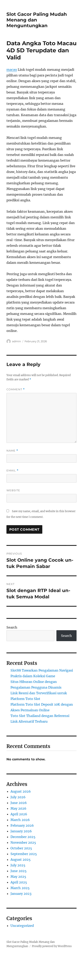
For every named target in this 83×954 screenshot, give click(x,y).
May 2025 (18, 877)
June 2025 (18, 871)
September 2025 (23, 854)
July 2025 (17, 865)
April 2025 (18, 882)
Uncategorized (22, 926)
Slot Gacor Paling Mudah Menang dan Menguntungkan (36, 19)
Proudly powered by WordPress (52, 946)
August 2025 (20, 859)
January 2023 (20, 894)
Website (13, 490)
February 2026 (22, 825)
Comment (15, 389)
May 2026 (18, 808)
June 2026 (18, 803)
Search (11, 627)
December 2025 (22, 837)
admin (16, 341)
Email (12, 470)
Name (12, 450)
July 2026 (18, 797)
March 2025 (20, 888)
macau (11, 70)
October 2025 (21, 848)
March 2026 (20, 820)
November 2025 (23, 842)
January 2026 (21, 831)
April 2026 (18, 814)
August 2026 (20, 791)
